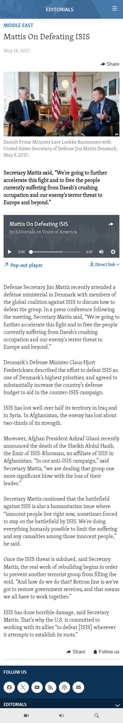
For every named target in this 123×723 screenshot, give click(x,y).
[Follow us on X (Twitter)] (23, 687)
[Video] (26, 715)
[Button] (110, 64)
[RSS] (50, 687)
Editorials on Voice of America (46, 232)
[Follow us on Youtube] (37, 687)
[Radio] (61, 715)
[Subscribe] (78, 687)
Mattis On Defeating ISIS (39, 224)
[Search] (97, 715)
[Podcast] (64, 687)
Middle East (18, 26)
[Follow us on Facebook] (9, 687)
